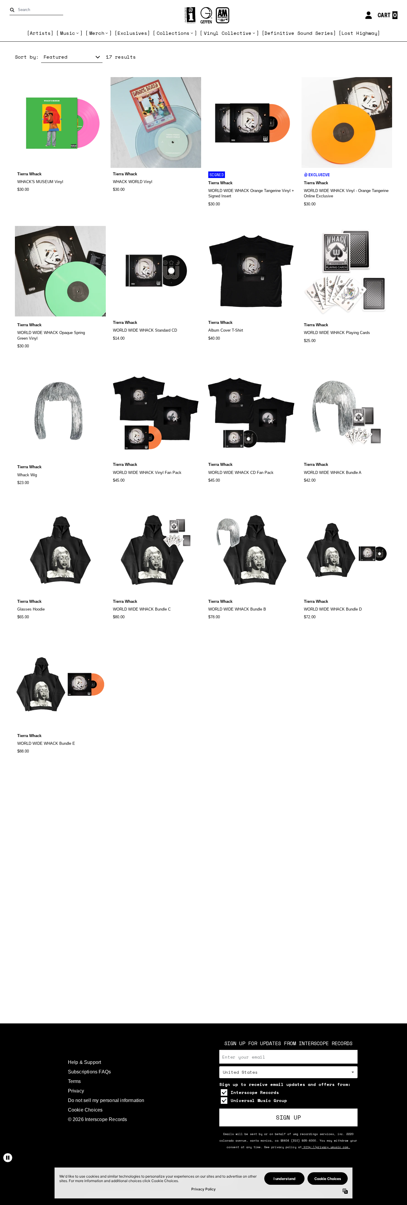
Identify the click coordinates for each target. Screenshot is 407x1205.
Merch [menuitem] (96, 33)
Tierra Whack (29, 174)
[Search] (13, 10)
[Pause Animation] (7, 1157)
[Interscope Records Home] (203, 15)
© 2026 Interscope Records (97, 1119)
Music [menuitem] (67, 33)
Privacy (76, 1090)
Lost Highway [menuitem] (359, 33)
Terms (74, 1081)
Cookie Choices (85, 1109)
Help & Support (84, 1062)
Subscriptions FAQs (89, 1071)
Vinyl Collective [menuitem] (227, 33)
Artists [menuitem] (40, 33)
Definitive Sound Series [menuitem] (299, 33)
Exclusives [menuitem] (132, 33)
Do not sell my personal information (106, 1100)
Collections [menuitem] (173, 33)
